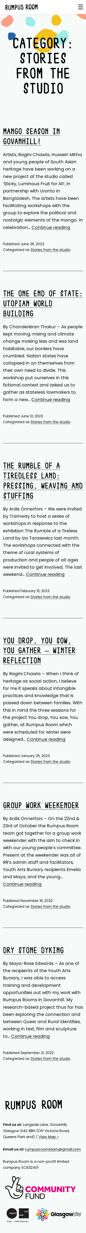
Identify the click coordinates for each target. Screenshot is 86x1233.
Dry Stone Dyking (33, 951)
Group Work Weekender (41, 806)
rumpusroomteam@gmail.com (53, 1149)
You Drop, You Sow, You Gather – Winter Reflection (39, 651)
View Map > (49, 1136)
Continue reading (51, 227)
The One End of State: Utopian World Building (43, 304)
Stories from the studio (50, 249)
